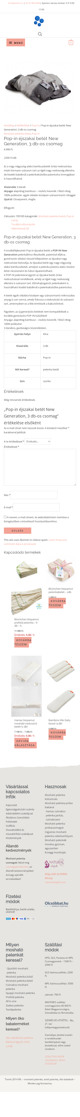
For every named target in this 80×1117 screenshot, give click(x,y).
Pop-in (35, 125)
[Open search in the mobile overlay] (40, 34)
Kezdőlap (9, 125)
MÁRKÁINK (23, 125)
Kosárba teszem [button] (22, 642)
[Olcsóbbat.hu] (56, 902)
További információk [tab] (23, 224)
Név (7, 495)
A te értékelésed (14, 441)
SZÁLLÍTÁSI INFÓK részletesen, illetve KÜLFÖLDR (55, 1060)
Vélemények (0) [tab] (20, 228)
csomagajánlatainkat (17, 866)
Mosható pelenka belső (17, 133)
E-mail (8, 507)
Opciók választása (24, 743)
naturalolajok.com (55, 882)
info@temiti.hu (15, 3)
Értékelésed (11, 446)
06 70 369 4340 (32, 3)
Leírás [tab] (14, 220)
